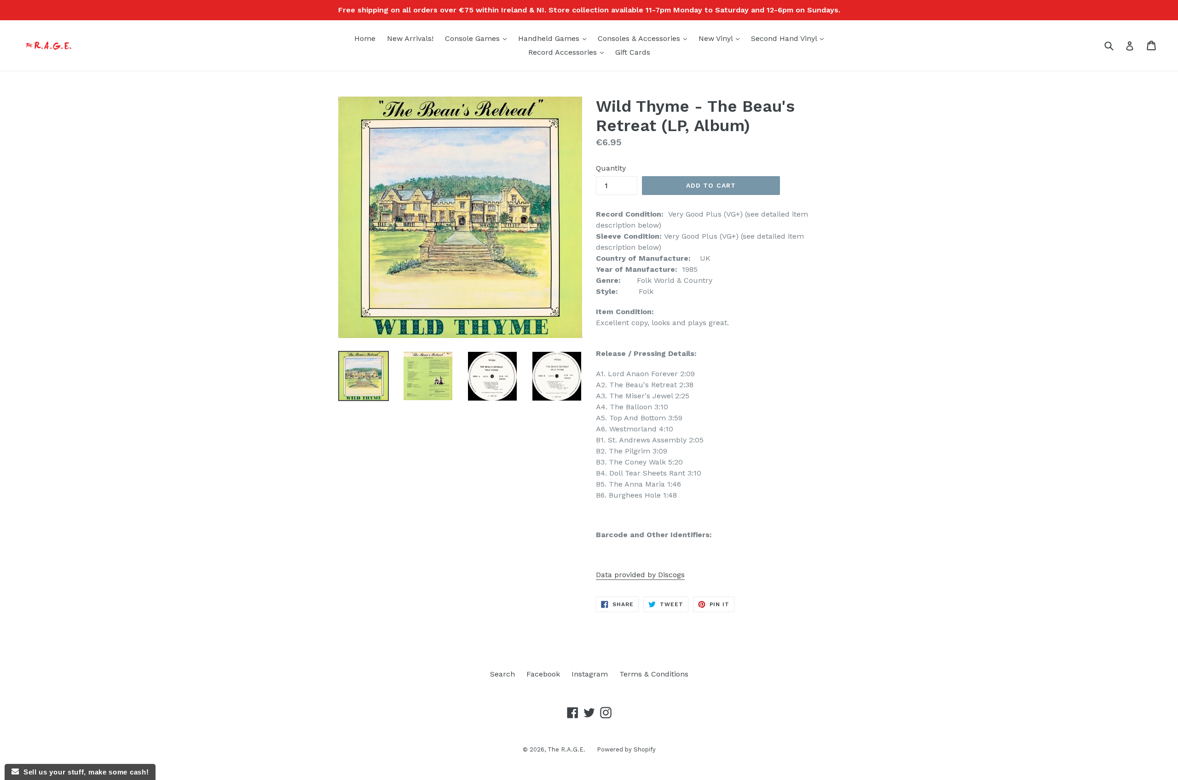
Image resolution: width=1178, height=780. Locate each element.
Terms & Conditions (653, 674)
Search (502, 674)
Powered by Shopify (626, 749)
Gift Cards (632, 52)
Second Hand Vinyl (789, 38)
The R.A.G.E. (566, 749)
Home (364, 38)
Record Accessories (568, 52)
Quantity (611, 168)
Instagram (590, 674)
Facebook (543, 674)
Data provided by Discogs (640, 574)
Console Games (478, 38)
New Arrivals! (410, 38)
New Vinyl (721, 38)
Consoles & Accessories (645, 38)
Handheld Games (554, 38)
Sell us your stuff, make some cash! (84, 772)
